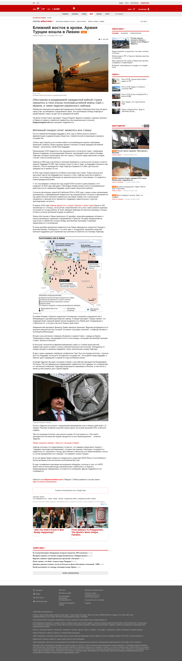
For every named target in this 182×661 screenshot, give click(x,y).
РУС (34, 3)
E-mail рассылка (41, 601)
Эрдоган (60, 499)
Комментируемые (135, 33)
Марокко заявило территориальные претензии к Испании (58, 559)
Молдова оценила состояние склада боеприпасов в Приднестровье (63, 556)
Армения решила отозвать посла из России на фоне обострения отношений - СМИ (68, 564)
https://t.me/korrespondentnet (44, 482)
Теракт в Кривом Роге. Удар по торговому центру (132, 110)
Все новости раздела (39, 18)
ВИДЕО (121, 3)
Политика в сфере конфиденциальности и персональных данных (92, 595)
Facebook (39, 590)
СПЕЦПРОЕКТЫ (145, 3)
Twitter (38, 594)
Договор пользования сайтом (94, 590)
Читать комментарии (70, 573)
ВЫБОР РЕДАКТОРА (118, 126)
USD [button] (49, 9)
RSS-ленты (40, 598)
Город (84, 14)
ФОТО (127, 3)
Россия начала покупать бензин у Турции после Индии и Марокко (140, 41)
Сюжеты (41, 497)
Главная (65, 14)
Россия (49, 18)
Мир (91, 14)
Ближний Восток (41, 499)
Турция (50, 499)
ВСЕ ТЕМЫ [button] (143, 21)
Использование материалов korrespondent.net (65, 598)
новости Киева (81, 21)
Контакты (62, 590)
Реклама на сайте (65, 593)
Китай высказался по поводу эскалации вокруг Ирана (57, 567)
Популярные (124, 33)
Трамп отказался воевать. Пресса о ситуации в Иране (56, 443)
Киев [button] (34, 9)
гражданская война (70, 499)
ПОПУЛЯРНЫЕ (134, 3)
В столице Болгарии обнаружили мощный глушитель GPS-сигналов (63, 553)
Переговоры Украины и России (65, 21)
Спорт (107, 14)
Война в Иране (72, 21)
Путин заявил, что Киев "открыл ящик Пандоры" (55, 561)
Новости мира (117, 29)
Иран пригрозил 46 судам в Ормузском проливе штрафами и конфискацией (130, 62)
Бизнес (99, 14)
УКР (38, 3)
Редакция (88, 603)
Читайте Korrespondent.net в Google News (70, 490)
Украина (75, 14)
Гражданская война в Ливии (87, 499)
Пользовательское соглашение (94, 600)
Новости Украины (117, 182)
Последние (115, 33)
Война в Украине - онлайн (96, 21)
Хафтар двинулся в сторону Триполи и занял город (71, 205)
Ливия (55, 499)
